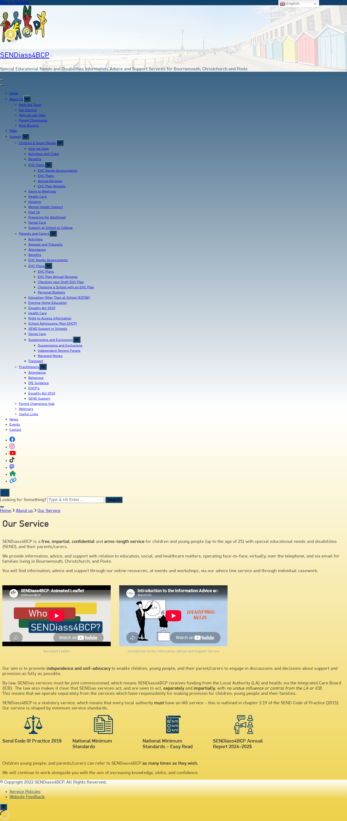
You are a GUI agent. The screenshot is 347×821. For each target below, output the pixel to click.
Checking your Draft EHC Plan (61, 282)
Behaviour (36, 378)
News (13, 419)
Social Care (37, 222)
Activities (35, 239)
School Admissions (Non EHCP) (52, 323)
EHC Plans (36, 165)
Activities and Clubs (43, 154)
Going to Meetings (42, 191)
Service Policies (25, 792)
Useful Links (28, 414)
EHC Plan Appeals (52, 186)
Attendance (37, 249)
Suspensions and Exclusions (50, 340)
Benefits (34, 159)
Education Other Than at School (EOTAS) (59, 297)
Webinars (26, 409)
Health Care (37, 196)
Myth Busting (29, 125)
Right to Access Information (49, 318)
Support (15, 136)
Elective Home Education (47, 303)
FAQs (13, 131)
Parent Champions (33, 120)
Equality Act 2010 (41, 308)
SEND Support (39, 398)
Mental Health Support (45, 207)
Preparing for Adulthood (47, 217)
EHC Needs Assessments (57, 170)
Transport (35, 361)
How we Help (38, 149)
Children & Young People (37, 143)
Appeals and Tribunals (45, 244)
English (292, 3)
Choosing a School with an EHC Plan (66, 287)
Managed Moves (50, 356)
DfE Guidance (38, 383)
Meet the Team (30, 105)
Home (13, 93)
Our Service (28, 110)
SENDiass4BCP (24, 55)
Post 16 (34, 212)
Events (14, 424)
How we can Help (32, 115)
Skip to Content (15, 2)
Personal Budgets (51, 292)
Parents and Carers (34, 233)
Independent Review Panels (59, 350)
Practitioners (29, 367)
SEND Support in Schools (47, 329)
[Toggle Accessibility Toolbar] (10, 34)
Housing (34, 202)
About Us (16, 99)
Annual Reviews (50, 181)
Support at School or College (50, 228)
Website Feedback (27, 797)
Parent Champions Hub (37, 404)
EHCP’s (34, 388)
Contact (15, 429)
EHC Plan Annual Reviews (58, 277)
